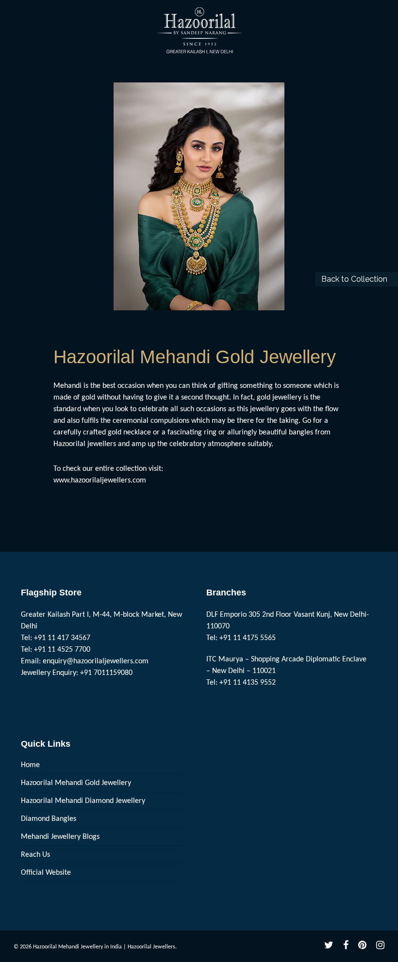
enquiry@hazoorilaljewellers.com (96, 661)
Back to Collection (354, 279)
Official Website (46, 873)
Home (30, 765)
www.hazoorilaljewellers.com (99, 480)
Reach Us (35, 855)
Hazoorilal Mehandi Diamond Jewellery (83, 801)
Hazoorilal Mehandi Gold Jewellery (76, 783)
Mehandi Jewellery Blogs (60, 837)
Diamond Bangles (48, 819)
